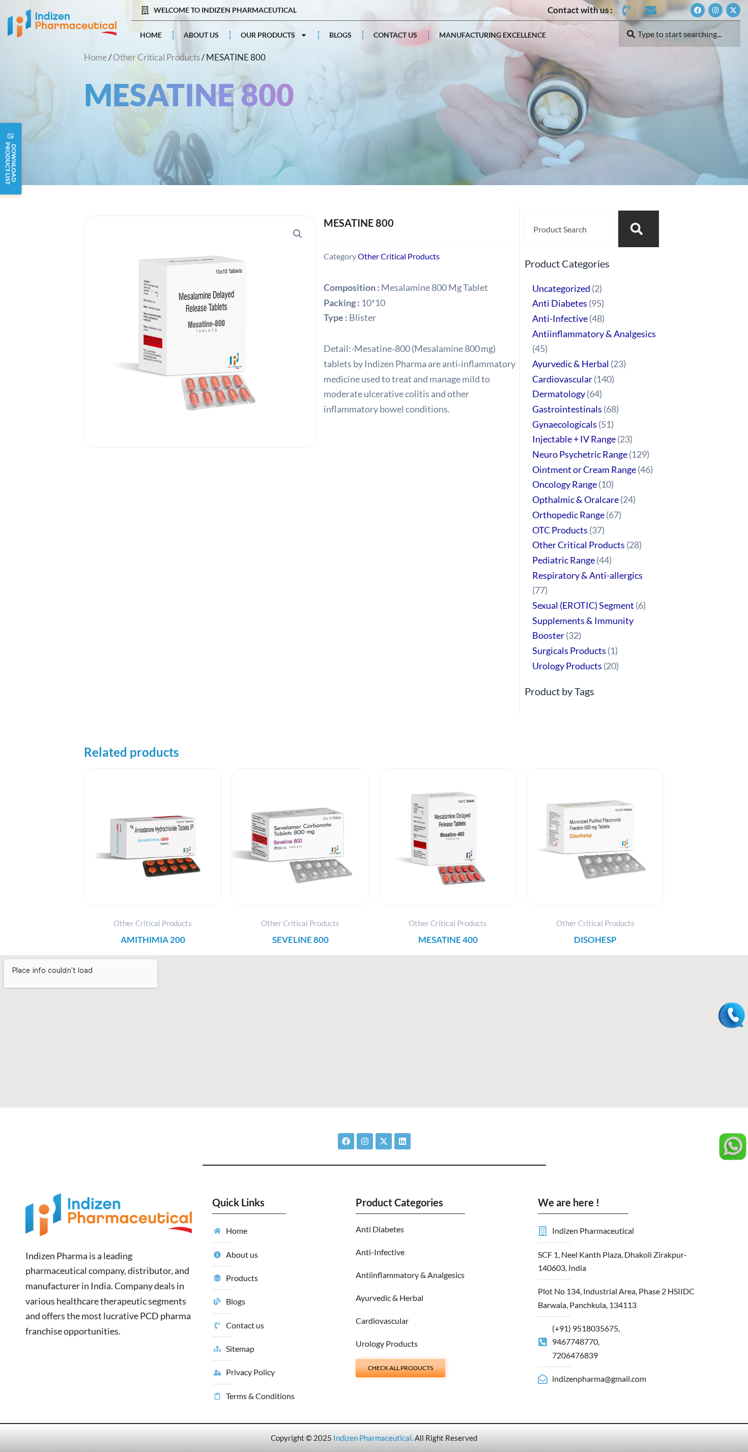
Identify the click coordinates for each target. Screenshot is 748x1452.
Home (151, 35)
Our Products (268, 35)
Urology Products (387, 1343)
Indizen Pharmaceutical (372, 1437)
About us (201, 35)
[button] (298, 234)
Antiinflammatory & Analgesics (410, 1275)
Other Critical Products (156, 57)
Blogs (340, 35)
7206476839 (575, 1355)
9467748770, (575, 1341)
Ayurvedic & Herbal (389, 1297)
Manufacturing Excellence (492, 35)
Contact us (395, 35)
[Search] (638, 229)
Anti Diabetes (380, 1229)
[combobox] (680, 34)
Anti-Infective (380, 1252)
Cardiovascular (382, 1320)
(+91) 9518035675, (586, 1328)
